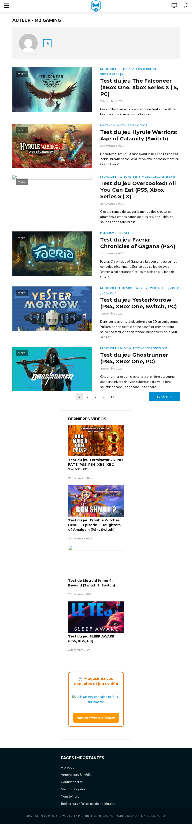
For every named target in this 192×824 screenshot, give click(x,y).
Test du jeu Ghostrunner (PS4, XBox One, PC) (134, 358)
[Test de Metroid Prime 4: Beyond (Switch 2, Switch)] (96, 561)
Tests (126, 69)
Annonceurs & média (76, 774)
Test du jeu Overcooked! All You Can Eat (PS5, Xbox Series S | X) (138, 190)
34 (112, 396)
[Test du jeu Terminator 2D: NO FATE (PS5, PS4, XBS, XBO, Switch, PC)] (96, 441)
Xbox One (150, 69)
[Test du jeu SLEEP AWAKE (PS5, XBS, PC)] (96, 617)
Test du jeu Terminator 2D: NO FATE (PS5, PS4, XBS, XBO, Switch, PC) (95, 464)
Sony (127, 176)
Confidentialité (72, 782)
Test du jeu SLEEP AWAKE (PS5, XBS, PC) (91, 638)
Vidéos (137, 69)
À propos (67, 767)
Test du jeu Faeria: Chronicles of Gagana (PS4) (137, 243)
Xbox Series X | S (111, 74)
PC (119, 69)
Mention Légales (73, 789)
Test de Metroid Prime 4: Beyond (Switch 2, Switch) (91, 583)
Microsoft (108, 69)
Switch (121, 125)
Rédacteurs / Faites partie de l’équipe (88, 804)
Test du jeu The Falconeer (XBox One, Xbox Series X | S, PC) (139, 87)
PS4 (102, 233)
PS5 (120, 176)
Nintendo (107, 125)
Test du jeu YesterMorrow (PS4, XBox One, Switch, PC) (138, 303)
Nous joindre (70, 796)
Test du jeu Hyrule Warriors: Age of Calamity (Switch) (138, 135)
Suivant (163, 396)
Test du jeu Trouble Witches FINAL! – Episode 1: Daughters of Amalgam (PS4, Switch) (94, 525)
